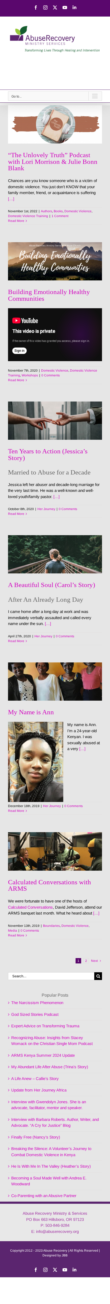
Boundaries (51, 926)
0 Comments (50, 375)
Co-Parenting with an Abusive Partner (43, 1195)
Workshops (30, 375)
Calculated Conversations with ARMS (49, 885)
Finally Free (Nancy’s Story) (35, 1137)
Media (12, 930)
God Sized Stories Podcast (34, 1014)
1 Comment (60, 216)
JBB (65, 1255)
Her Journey (46, 509)
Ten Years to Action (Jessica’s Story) (48, 454)
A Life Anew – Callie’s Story (35, 1078)
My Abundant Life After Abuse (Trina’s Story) (49, 1066)
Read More (16, 221)
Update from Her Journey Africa (38, 1090)
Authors (46, 211)
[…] (11, 198)
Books (58, 211)
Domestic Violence (78, 211)
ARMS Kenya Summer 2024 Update (43, 1055)
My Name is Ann (31, 712)
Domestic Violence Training (28, 216)
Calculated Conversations (30, 907)
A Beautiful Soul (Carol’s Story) (51, 584)
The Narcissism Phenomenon (37, 1002)
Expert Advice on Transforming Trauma (45, 1026)
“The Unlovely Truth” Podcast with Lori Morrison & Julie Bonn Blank (52, 161)
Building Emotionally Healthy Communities (49, 295)
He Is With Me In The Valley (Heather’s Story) (51, 1166)
